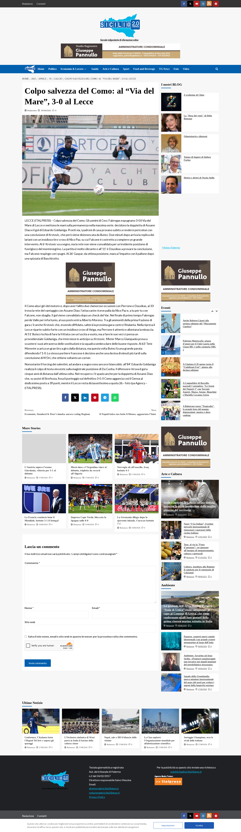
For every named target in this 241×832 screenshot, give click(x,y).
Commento (32, 562)
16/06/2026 (43, 524)
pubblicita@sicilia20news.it (186, 771)
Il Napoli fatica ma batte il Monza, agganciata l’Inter (127, 412)
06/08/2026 (202, 646)
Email (96, 607)
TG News (164, 69)
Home (41, 69)
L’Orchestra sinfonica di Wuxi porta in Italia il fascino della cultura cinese (79, 740)
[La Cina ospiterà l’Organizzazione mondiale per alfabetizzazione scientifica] (160, 721)
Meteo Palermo (171, 247)
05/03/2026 (182, 514)
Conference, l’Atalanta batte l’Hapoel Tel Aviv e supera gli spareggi (39, 740)
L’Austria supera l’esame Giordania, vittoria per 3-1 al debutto (40, 470)
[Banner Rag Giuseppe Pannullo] (90, 282)
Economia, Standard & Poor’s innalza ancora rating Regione (57, 412)
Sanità (94, 69)
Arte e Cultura (110, 69)
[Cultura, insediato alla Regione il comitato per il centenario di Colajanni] (171, 571)
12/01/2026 (202, 537)
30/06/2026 (202, 669)
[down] (85, 69)
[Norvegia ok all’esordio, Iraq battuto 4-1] (137, 448)
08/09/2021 (202, 577)
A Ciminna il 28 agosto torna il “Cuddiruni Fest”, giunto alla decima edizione (198, 346)
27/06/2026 (202, 689)
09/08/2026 (182, 626)
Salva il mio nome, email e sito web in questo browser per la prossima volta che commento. (83, 636)
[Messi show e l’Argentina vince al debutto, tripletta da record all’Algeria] (90, 448)
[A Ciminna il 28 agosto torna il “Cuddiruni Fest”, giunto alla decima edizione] (171, 345)
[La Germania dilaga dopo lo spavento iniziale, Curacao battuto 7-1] (137, 498)
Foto (176, 69)
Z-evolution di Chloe (194, 95)
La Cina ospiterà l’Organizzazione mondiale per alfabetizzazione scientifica (159, 740)
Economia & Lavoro (72, 69)
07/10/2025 (202, 557)
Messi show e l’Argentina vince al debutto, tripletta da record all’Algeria (89, 470)
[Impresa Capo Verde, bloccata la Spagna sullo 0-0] (90, 498)
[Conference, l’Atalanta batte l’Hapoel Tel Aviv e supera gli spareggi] (41, 721)
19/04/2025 (46, 110)
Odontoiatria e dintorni (195, 136)
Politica (52, 69)
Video (186, 69)
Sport (126, 69)
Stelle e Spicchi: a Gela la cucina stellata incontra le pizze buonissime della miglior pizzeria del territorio (190, 506)
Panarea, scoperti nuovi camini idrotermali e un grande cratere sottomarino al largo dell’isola (199, 639)
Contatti (41, 3)
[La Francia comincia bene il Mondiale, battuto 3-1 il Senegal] (44, 498)
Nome (29, 607)
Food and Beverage (144, 69)
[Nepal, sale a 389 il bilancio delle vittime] (120, 721)
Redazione (27, 3)
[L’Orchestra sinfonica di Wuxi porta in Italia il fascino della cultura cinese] (80, 721)
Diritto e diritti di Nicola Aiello (199, 178)
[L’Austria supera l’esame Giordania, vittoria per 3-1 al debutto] (44, 448)
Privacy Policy (97, 796)
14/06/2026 (135, 528)
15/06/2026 (89, 524)
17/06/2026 (43, 478)
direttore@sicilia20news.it (104, 788)
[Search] (217, 69)
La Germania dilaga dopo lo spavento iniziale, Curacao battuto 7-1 (135, 520)
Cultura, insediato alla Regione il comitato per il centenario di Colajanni (199, 570)
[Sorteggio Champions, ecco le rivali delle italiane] (200, 721)
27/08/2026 (43, 747)
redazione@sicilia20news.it (104, 792)
